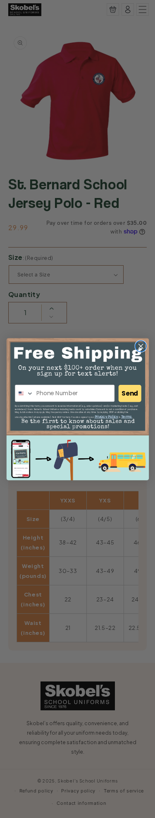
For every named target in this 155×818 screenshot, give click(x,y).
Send (130, 393)
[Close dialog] (140, 345)
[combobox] (24, 393)
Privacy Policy (106, 416)
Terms (126, 416)
